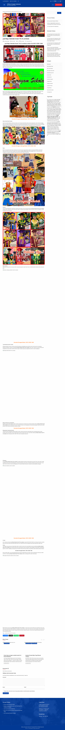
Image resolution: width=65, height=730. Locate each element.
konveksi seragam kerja (54, 120)
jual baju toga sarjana (53, 115)
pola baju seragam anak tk (54, 126)
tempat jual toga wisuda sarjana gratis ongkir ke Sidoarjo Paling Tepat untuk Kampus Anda (54, 55)
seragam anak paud (50, 127)
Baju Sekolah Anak (29, 41)
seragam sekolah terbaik (55, 130)
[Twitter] (57, 1)
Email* (25, 687)
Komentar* (4, 677)
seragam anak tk (56, 127)
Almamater (49, 64)
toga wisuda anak (55, 131)
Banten (54, 107)
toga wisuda (49, 131)
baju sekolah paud (54, 101)
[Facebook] (52, 1)
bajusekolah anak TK (50, 72)
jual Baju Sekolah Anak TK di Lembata (16, 39)
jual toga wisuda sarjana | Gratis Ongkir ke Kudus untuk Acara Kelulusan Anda (54, 49)
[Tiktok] (58, 1)
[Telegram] (60, 1)
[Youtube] (55, 1)
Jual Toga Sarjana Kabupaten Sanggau (10, 713)
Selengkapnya (11, 663)
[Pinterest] (61, 1)
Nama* (4, 687)
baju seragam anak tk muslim (57, 102)
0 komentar (22, 41)
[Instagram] (54, 1)
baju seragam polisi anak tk (51, 103)
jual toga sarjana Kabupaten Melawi (9, 704)
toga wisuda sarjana (50, 89)
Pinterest (22, 635)
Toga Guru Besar (49, 85)
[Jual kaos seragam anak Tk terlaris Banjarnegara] (40, 648)
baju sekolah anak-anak (51, 99)
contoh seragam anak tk (54, 109)
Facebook (6, 635)
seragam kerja (49, 81)
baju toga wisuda (57, 105)
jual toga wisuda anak (53, 116)
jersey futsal (44, 643)
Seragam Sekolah (41, 644)
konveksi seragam (35, 644)
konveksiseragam (6, 41)
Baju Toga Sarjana (17, 643)
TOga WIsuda (49, 87)
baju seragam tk (51, 105)
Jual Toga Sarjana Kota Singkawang (52, 26)
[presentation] (42, 640)
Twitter (11, 635)
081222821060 (5, 1)
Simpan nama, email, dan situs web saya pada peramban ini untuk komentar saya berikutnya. (19, 691)
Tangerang (59, 130)
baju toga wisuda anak (50, 70)
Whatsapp (16, 635)
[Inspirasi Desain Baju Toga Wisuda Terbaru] (18, 648)
